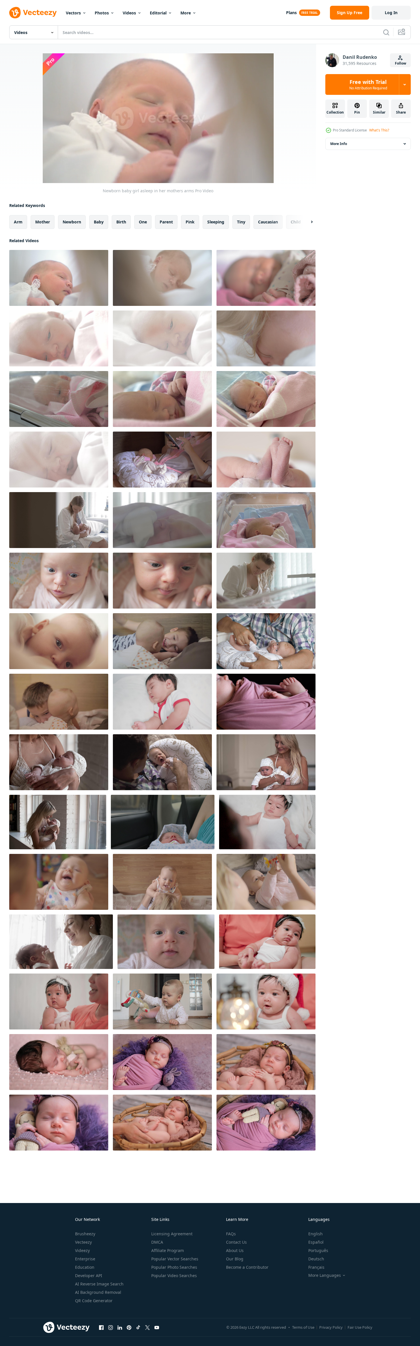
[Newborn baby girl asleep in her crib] (266, 278)
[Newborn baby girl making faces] (162, 581)
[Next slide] (307, 222)
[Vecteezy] (33, 12)
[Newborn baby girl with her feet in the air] (266, 459)
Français (316, 1267)
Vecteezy (83, 1242)
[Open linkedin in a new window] (119, 1327)
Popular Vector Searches (174, 1259)
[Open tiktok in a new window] (138, 1327)
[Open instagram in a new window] (110, 1327)
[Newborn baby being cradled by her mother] (266, 338)
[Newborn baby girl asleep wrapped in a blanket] (162, 399)
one (143, 222)
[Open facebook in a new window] (101, 1327)
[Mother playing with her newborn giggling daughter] (58, 882)
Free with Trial (368, 84)
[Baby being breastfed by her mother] (58, 641)
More (185, 13)
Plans (291, 12)
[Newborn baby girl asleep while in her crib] (162, 278)
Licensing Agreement (172, 1233)
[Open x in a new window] (147, 1327)
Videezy (82, 1250)
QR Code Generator (94, 1300)
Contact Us (236, 1242)
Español (316, 1242)
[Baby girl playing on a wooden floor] (162, 1001)
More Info (338, 143)
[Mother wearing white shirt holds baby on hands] (61, 941)
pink (190, 222)
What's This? (379, 130)
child (296, 222)
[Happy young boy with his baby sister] (58, 702)
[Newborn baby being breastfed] (266, 581)
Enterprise (85, 1259)
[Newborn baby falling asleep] (58, 399)
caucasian (268, 222)
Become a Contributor (247, 1267)
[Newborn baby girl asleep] (266, 399)
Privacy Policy (331, 1327)
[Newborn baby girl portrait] (58, 581)
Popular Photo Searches (174, 1267)
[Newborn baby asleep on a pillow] (162, 459)
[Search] (386, 32)
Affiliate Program (167, 1250)
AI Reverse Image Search (99, 1284)
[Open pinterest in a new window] (129, 1327)
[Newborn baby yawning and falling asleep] (58, 459)
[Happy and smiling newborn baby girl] (165, 941)
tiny (241, 222)
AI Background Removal (98, 1292)
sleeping (215, 222)
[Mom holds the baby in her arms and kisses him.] (266, 762)
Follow (400, 63)
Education (84, 1267)
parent (166, 222)
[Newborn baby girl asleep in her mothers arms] (58, 278)
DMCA (157, 1242)
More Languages (324, 1275)
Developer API (88, 1275)
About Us (235, 1250)
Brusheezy (85, 1233)
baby (99, 222)
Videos (129, 13)
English (315, 1233)
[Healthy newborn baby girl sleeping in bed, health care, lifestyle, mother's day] (267, 822)
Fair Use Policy (360, 1327)
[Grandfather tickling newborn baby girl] (162, 762)
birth (121, 222)
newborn (72, 222)
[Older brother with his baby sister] (162, 641)
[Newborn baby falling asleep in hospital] (162, 520)
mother (42, 222)
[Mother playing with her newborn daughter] (162, 882)
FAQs (231, 1233)
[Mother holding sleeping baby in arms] (162, 822)
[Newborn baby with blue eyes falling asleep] (58, 338)
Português (318, 1250)
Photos (102, 13)
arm (18, 222)
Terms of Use (303, 1327)
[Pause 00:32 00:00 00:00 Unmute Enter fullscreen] (158, 118)
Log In (391, 12)
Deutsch (316, 1259)
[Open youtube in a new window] (156, 1327)
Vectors (73, 13)
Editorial (158, 13)
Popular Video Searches (174, 1275)
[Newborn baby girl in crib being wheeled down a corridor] (266, 520)
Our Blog (234, 1259)
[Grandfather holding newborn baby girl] (266, 641)
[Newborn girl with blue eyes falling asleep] (162, 338)
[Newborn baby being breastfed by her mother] (58, 520)
